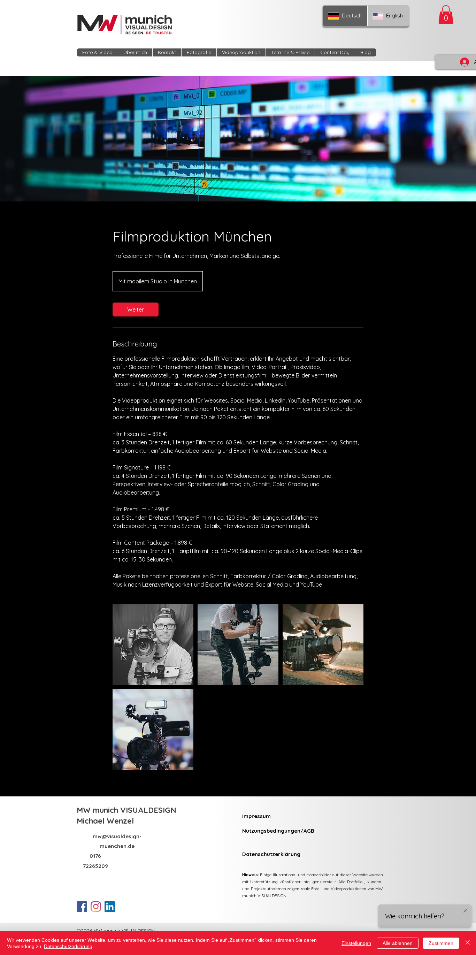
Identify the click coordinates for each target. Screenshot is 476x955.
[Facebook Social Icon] (82, 906)
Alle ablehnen (398, 943)
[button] (446, 14)
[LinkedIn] (110, 906)
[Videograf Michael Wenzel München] (153, 644)
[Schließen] (467, 943)
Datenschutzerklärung (68, 946)
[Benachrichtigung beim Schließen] (465, 911)
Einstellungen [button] (356, 943)
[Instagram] (96, 906)
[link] (136, 309)
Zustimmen (441, 943)
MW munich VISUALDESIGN (127, 810)
